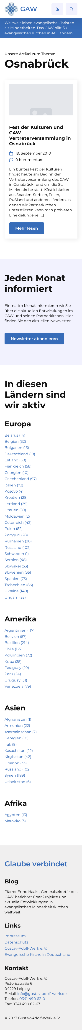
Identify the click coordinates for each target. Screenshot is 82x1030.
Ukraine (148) (16, 591)
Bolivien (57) (15, 636)
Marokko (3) (15, 821)
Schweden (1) (17, 554)
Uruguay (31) (16, 680)
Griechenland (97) (21, 479)
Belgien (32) (15, 441)
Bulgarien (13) (17, 447)
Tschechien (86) (19, 585)
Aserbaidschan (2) (21, 732)
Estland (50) (15, 460)
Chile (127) (14, 649)
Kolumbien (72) (18, 655)
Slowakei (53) (16, 566)
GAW (28, 9)
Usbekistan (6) (18, 782)
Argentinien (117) (19, 630)
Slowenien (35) (18, 572)
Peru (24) (13, 674)
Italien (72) (14, 485)
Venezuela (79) (18, 686)
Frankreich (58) (18, 466)
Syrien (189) (15, 775)
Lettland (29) (16, 504)
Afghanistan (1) (18, 719)
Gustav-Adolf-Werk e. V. (26, 948)
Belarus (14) (15, 435)
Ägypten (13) (16, 815)
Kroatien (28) (16, 497)
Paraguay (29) (17, 668)
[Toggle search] (71, 9)
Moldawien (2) (17, 516)
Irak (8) (11, 744)
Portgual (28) (16, 535)
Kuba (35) (13, 661)
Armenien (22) (17, 725)
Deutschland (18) (20, 454)
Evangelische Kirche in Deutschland (37, 954)
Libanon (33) (16, 763)
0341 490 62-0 (32, 999)
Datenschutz (16, 942)
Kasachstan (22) (19, 750)
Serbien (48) (16, 560)
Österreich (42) (18, 522)
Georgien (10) (16, 472)
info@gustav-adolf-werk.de (42, 994)
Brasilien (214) (17, 643)
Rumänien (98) (18, 541)
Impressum (15, 936)
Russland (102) (18, 547)
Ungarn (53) (15, 597)
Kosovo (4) (14, 491)
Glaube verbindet (36, 864)
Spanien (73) (16, 579)
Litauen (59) (15, 510)
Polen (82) (14, 528)
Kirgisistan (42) (18, 757)
